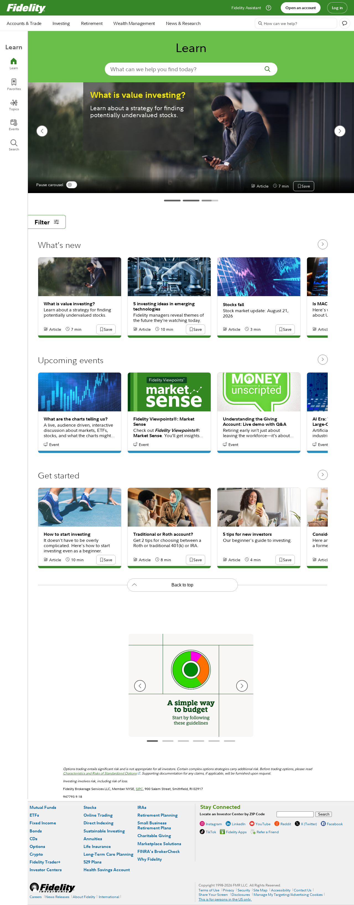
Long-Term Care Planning (108, 854)
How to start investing (67, 534)
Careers (36, 896)
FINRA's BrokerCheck (158, 851)
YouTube (263, 824)
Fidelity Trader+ (45, 862)
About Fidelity (84, 896)
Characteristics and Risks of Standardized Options (100, 773)
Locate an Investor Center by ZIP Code (232, 814)
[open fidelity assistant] (344, 23)
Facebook (335, 824)
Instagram (214, 824)
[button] (305, 186)
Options (37, 846)
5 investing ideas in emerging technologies (164, 306)
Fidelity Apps (236, 832)
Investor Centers (46, 869)
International (109, 896)
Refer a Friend (268, 832)
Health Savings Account (107, 869)
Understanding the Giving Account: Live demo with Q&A (254, 421)
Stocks (90, 807)
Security (244, 890)
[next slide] (340, 131)
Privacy (228, 890)
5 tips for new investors (247, 534)
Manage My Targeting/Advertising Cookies (288, 894)
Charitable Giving (154, 835)
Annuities (93, 838)
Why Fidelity (149, 859)
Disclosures (240, 894)
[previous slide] (42, 131)
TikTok (211, 832)
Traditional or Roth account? (163, 534)
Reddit (285, 824)
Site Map (260, 890)
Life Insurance (97, 846)
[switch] (71, 184)
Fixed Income (43, 822)
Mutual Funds (43, 807)
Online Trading (98, 815)
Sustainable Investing (104, 831)
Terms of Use (209, 890)
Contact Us (302, 890)
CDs (33, 838)
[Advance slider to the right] (323, 244)
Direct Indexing (98, 822)
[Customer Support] (268, 7)
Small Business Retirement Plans (154, 825)
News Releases (57, 896)
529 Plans (92, 862)
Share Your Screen (213, 894)
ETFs (34, 815)
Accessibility (280, 890)
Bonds (36, 831)
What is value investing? (138, 95)
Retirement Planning (157, 815)
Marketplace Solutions (159, 843)
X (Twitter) (309, 824)
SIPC (139, 788)
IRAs (141, 807)
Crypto (36, 854)
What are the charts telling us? (76, 419)
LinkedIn (239, 824)
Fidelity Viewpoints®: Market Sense (163, 421)
